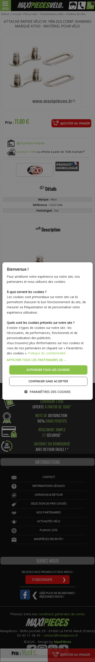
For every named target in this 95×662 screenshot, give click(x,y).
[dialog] (47, 331)
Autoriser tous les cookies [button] (48, 370)
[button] (47, 360)
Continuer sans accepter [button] (48, 381)
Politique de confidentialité (47, 353)
